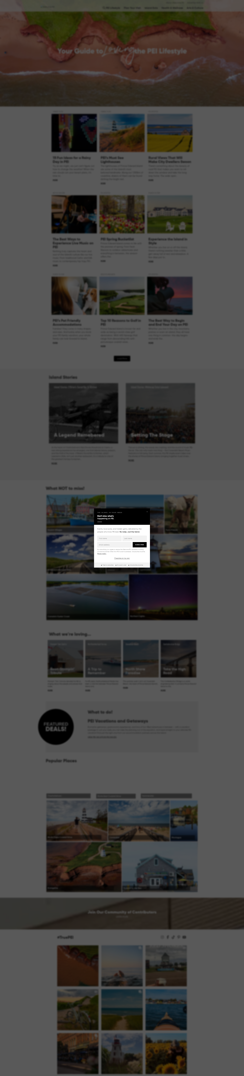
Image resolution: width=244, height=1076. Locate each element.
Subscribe (139, 545)
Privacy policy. (101, 554)
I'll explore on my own (122, 558)
